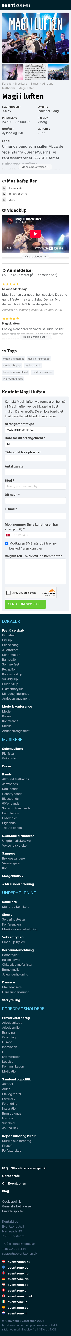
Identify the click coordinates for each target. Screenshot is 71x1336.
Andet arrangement (15, 698)
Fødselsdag (10, 645)
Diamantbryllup (13, 689)
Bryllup (7, 640)
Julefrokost (10, 650)
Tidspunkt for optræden (23, 452)
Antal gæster (15, 466)
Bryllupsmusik (33, 365)
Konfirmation (11, 655)
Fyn (20, 133)
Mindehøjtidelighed (15, 693)
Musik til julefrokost (39, 358)
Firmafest (8, 635)
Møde (6, 711)
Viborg (42, 122)
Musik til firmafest (13, 358)
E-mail (11, 509)
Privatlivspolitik (13, 1211)
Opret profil (11, 1176)
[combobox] (35, 486)
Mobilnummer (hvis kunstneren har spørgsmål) (31, 527)
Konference (10, 721)
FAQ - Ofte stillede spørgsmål (24, 1168)
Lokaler (11, 621)
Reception (9, 669)
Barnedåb (9, 659)
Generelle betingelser (17, 1206)
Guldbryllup (10, 684)
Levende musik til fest (15, 372)
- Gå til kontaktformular (18, 1244)
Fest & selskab (13, 630)
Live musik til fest (13, 378)
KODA (41, 1329)
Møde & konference (17, 706)
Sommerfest (10, 664)
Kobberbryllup (12, 674)
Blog (5, 1191)
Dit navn (12, 494)
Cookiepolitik (11, 1201)
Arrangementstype (19, 424)
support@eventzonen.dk (19, 1253)
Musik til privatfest (42, 372)
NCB (53, 1329)
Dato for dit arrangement (25, 438)
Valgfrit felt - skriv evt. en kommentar (33, 556)
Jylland (7, 133)
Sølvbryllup (10, 679)
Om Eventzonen (14, 1183)
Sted (9, 480)
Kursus (7, 716)
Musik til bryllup (12, 365)
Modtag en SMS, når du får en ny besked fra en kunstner (33, 546)
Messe (7, 726)
